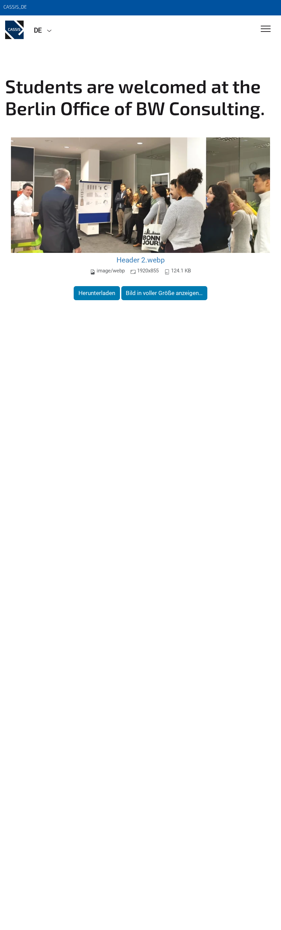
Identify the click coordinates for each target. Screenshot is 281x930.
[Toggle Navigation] (266, 29)
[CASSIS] (14, 30)
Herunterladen (96, 293)
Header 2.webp (141, 260)
